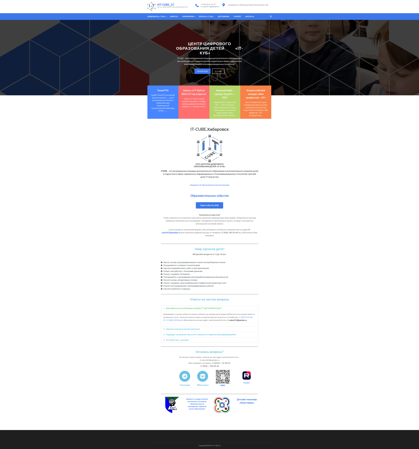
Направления (188, 16)
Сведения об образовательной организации (209, 185)
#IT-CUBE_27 (165, 4)
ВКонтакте (203, 385)
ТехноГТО (162, 90)
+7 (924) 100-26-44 (174, 320)
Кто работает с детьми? (177, 340)
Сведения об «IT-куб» (156, 16)
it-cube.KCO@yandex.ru (210, 6)
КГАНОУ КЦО (202, 71)
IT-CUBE (218, 71)
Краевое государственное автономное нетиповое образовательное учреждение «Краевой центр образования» (197, 404)
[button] (209, 308)
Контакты (249, 16)
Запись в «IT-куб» (206, 16)
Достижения (223, 16)
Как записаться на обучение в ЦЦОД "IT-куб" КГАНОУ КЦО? (194, 308)
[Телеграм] (184, 376)
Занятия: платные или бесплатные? (183, 329)
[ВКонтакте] (202, 376)
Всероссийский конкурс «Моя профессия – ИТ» (256, 94)
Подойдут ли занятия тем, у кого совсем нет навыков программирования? (201, 334)
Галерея (237, 16)
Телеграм (184, 385)
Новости (174, 16)
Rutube (246, 383)
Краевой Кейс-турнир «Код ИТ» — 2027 (225, 94)
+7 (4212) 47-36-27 (208, 4)
